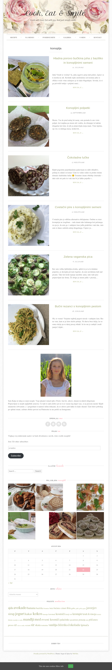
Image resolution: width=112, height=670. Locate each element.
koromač (51, 614)
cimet (63, 608)
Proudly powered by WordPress (44, 653)
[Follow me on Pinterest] (53, 424)
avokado (20, 607)
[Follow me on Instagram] (58, 424)
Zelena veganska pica (78, 256)
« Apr (10, 582)
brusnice (46, 608)
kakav (28, 614)
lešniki (99, 614)
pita (87, 620)
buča (51, 608)
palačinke (64, 619)
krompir (77, 614)
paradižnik (74, 619)
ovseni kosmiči (50, 619)
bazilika (39, 608)
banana (31, 608)
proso (11, 625)
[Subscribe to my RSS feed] (64, 424)
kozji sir (68, 614)
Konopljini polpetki (78, 107)
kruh (85, 614)
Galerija (67, 37)
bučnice (57, 608)
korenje (45, 614)
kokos (37, 613)
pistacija (82, 619)
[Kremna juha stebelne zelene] (21, 526)
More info (60, 666)
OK (70, 666)
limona (10, 620)
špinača (85, 625)
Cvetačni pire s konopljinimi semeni (78, 207)
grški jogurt (82, 608)
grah (77, 608)
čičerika (63, 625)
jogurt (20, 613)
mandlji (28, 619)
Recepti (13, 37)
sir (32, 624)
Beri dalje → (78, 87)
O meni (82, 37)
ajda (10, 608)
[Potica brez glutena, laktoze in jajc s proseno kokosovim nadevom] (49, 498)
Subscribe (16, 456)
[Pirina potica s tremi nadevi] (62, 526)
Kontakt (97, 37)
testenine (44, 625)
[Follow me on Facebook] (47, 424)
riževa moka (21, 625)
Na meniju (29, 37)
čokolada (74, 625)
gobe (73, 608)
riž (15, 625)
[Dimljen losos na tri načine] (90, 498)
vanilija (52, 625)
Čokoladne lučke (78, 157)
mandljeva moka (18, 620)
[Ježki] (90, 526)
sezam (27, 625)
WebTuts (75, 653)
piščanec (93, 619)
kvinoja (92, 614)
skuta (38, 625)
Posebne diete (49, 37)
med (38, 619)
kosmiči (60, 614)
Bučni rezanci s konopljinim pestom (78, 306)
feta (69, 608)
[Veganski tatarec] (21, 498)
